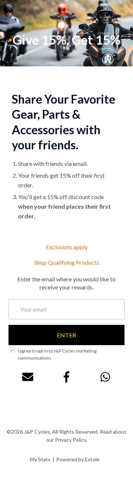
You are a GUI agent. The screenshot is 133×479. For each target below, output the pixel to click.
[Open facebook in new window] (66, 377)
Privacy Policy (70, 440)
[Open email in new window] (28, 377)
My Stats (40, 459)
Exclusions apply (67, 246)
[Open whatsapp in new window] (105, 377)
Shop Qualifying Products (66, 262)
